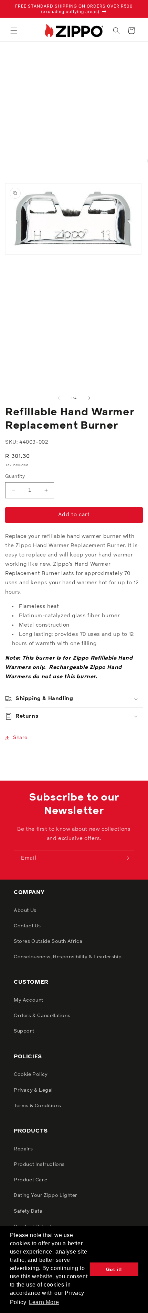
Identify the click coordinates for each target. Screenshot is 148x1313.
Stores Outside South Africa (48, 941)
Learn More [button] (44, 1302)
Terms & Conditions (37, 1105)
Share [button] (20, 737)
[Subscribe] (126, 858)
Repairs (23, 1149)
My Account (28, 1000)
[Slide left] (58, 398)
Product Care (30, 1180)
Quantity (15, 476)
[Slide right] (89, 398)
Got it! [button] (114, 1269)
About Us (25, 910)
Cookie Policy (31, 1074)
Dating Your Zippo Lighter (45, 1195)
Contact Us (27, 926)
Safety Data (28, 1211)
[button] (13, 30)
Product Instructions (39, 1164)
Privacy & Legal (33, 1090)
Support (24, 1031)
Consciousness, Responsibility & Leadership (67, 957)
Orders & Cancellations (42, 1015)
